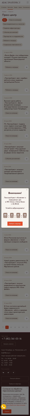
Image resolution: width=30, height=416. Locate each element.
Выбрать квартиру (15, 224)
